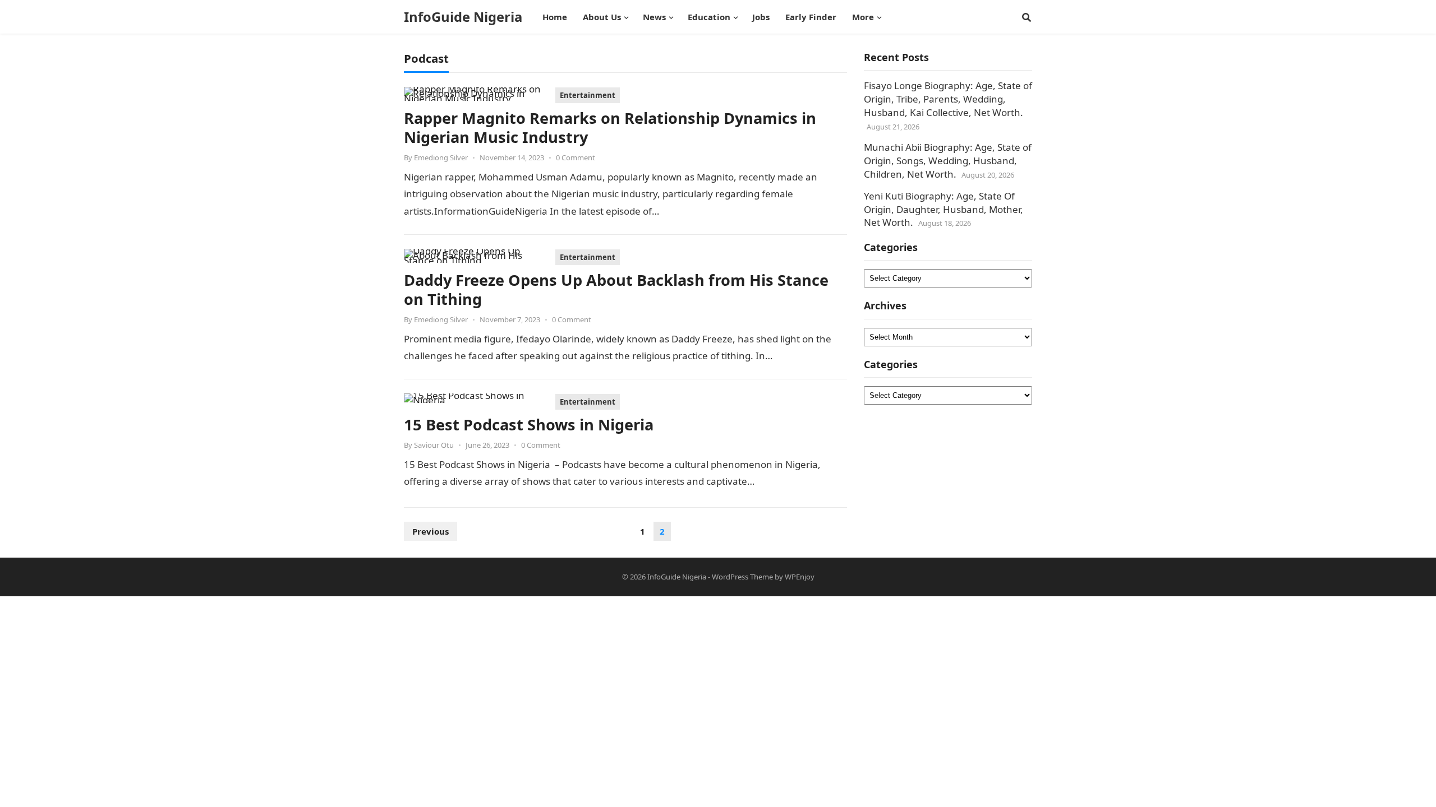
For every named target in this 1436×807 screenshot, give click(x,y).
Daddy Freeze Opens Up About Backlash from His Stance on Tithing (616, 289)
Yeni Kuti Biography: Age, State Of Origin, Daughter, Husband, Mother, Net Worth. (943, 209)
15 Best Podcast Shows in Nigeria (528, 424)
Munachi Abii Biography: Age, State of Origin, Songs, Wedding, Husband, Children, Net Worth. (948, 160)
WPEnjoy (799, 577)
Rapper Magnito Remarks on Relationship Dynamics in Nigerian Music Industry (610, 127)
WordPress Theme (742, 577)
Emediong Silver (441, 157)
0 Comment (575, 157)
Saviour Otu (434, 445)
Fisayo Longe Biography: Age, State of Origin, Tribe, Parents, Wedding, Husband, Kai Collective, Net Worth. (948, 99)
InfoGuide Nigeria (463, 17)
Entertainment (587, 95)
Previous (430, 531)
